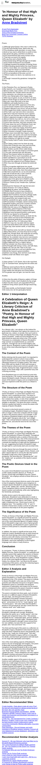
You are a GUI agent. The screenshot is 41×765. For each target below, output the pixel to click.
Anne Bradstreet (14, 22)
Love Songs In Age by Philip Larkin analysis (17, 764)
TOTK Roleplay (7, 36)
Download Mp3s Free (9, 31)
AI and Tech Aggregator (10, 29)
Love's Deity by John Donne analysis (15, 755)
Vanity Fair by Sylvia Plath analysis (14, 753)
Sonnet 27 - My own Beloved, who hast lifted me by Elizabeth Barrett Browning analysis (20, 742)
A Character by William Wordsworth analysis (17, 762)
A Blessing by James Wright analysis (15, 760)
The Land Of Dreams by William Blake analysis (18, 745)
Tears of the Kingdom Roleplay (13, 32)
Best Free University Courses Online (15, 34)
